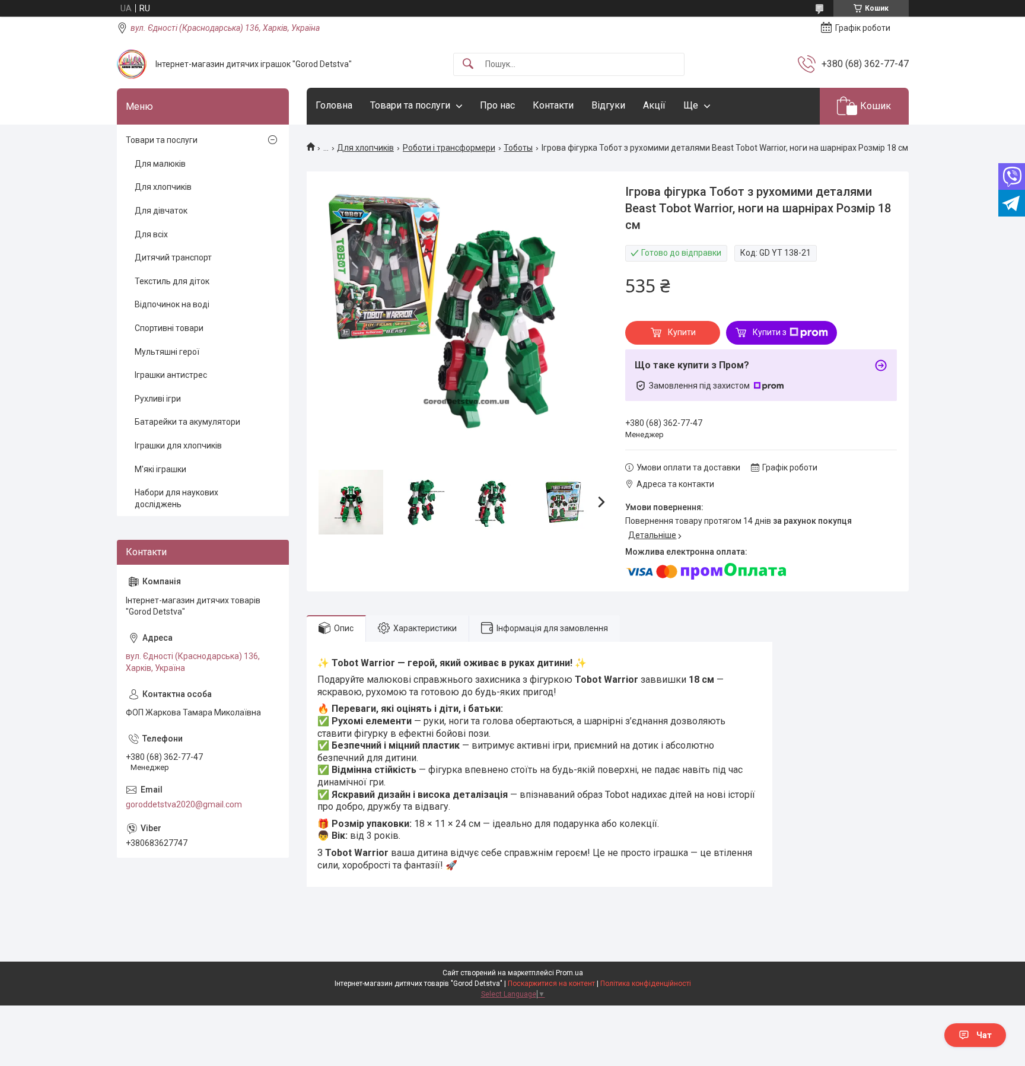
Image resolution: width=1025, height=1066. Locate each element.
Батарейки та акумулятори (187, 422)
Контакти (553, 105)
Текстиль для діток (172, 281)
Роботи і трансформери (449, 147)
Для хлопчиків (365, 147)
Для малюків (160, 163)
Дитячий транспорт (173, 257)
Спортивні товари (169, 328)
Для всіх (151, 234)
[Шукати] (468, 64)
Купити (682, 332)
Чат (984, 1035)
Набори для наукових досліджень (176, 498)
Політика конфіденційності (645, 983)
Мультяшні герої (167, 352)
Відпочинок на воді (172, 304)
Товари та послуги (410, 105)
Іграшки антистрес (171, 375)
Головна (334, 105)
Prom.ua (569, 973)
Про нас (497, 105)
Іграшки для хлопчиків (178, 445)
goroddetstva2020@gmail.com (184, 804)
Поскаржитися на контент (551, 983)
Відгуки (608, 105)
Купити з (770, 332)
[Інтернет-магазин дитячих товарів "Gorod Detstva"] (132, 64)
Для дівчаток (161, 210)
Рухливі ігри (158, 398)
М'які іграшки (160, 469)
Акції (654, 105)
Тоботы (518, 147)
